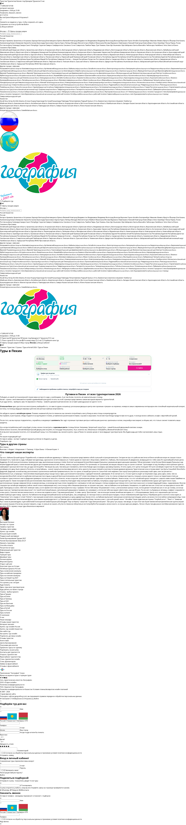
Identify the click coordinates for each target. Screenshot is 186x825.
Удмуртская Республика (114, 61)
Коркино (87, 78)
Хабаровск (129, 45)
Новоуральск (124, 82)
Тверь (93, 45)
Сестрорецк (111, 87)
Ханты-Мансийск (139, 45)
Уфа (123, 45)
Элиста (170, 45)
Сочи (73, 45)
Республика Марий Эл (39, 59)
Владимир (102, 41)
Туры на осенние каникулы (10, 575)
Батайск (97, 68)
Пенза (167, 43)
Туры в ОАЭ (4, 601)
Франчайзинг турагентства (10, 657)
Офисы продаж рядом (18, 31)
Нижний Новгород (135, 43)
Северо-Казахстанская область (68, 106)
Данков (107, 73)
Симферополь (58, 45)
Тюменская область (97, 61)
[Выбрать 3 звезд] (63, 363)
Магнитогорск (83, 43)
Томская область (69, 61)
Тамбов (88, 45)
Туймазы (164, 89)
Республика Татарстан (87, 59)
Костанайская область (175, 103)
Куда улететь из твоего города (11, 589)
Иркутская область (23, 52)
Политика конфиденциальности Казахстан (16, 689)
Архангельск (18, 41)
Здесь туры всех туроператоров (12, 587)
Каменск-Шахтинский (92, 75)
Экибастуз (128, 101)
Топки (144, 89)
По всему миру (30, 340)
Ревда (150, 85)
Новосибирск (148, 43)
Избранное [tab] (15, 17)
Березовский (15, 71)
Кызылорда (56, 101)
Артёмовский (56, 68)
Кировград (158, 75)
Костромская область (160, 52)
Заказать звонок (15, 13)
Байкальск (78, 68)
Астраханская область (53, 50)
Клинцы (48, 78)
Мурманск (114, 43)
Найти (140, 368)
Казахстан (9, 36)
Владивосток (83, 41)
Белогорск (116, 68)
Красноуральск (137, 78)
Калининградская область (68, 52)
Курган (57, 43)
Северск (49, 45)
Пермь (173, 43)
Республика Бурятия (160, 57)
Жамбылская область (114, 103)
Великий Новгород (70, 41)
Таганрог (85, 89)
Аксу (6, 101)
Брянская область (86, 50)
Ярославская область (47, 64)
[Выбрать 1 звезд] (60, 363)
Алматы (22, 101)
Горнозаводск (61, 73)
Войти (26, 24)
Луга (49, 80)
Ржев (7, 87)
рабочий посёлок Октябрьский (75, 94)
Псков (178, 43)
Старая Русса (156, 87)
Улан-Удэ (109, 45)
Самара (23, 45)
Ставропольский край (24, 61)
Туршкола (36, 1)
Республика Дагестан (176, 57)
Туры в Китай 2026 (30, 347)
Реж (168, 85)
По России (17, 340)
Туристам (3, 1)
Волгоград (110, 41)
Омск (155, 43)
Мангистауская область (29, 106)
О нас (42, 1)
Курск (62, 43)
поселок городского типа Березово (30, 94)
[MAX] (1, 3)
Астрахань (27, 41)
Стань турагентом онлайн (10, 659)
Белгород (42, 41)
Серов (89, 87)
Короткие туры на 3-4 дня (9, 566)
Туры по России (6, 610)
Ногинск (146, 82)
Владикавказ (93, 41)
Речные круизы (6, 559)
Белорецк (138, 68)
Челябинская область (8, 64)
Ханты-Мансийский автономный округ (168, 61)
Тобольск (124, 89)
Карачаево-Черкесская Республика (106, 52)
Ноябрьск (161, 82)
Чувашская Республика (26, 64)
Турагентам (11, 1)
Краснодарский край (176, 52)
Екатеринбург (144, 41)
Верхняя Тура (39, 73)
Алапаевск (33, 68)
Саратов (42, 45)
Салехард (16, 45)
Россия (2, 36)
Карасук (117, 75)
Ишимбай (66, 75)
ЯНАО (37, 64)
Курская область (37, 55)
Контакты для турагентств (10, 652)
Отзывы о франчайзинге (9, 666)
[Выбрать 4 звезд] (64, 363)
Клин (31, 78)
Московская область (101, 55)
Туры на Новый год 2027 (9, 578)
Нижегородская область (135, 55)
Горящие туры (5, 555)
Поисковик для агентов (9, 645)
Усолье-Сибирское (31, 92)
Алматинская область (56, 103)
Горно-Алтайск (133, 41)
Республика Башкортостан (141, 57)
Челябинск (159, 45)
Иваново (153, 41)
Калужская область (85, 52)
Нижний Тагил (52, 82)
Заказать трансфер (7, 543)
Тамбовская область (41, 61)
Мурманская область (117, 55)
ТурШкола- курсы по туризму (11, 647)
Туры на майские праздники (10, 573)
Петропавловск (75, 101)
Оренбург (161, 43)
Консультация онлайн (8, 534)
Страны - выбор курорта (9, 592)
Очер (56, 85)
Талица (105, 89)
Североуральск (67, 87)
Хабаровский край (147, 61)
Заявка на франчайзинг (9, 664)
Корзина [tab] (24, 17)
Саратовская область (135, 59)
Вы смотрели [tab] (5, 17)
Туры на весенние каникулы (10, 571)
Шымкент (120, 101)
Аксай (2, 101)
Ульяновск (117, 45)
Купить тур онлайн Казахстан (11, 629)
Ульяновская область (131, 61)
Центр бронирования (8, 643)
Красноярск (50, 43)
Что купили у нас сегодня (9, 582)
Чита (166, 45)
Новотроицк (100, 82)
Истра (27, 75)
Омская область (6, 57)
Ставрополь (80, 45)
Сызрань (48, 89)
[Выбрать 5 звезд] (66, 363)
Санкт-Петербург (32, 45)
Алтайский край (6, 50)
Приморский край (81, 57)
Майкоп (92, 43)
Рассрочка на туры (7, 548)
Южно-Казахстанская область (91, 106)
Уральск (90, 101)
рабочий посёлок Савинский (111, 94)
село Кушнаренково (146, 94)
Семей (29, 110)
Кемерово (20, 43)
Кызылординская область (10, 106)
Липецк (68, 43)
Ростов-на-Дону (6, 45)
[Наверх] (1, 701)
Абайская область (7, 103)
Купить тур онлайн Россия (10, 627)
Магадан (74, 43)
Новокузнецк (76, 82)
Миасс (92, 80)
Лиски (31, 80)
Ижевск (160, 41)
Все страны (4, 447)
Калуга (13, 43)
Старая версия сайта (8, 694)
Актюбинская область (39, 103)
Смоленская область (8, 61)
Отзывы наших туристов (9, 622)
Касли (137, 75)
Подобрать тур (5, 441)
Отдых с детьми (6, 564)
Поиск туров (7, 340)
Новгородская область (154, 55)
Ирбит (9, 75)
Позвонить (4, 13)
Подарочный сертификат (9, 536)
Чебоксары (150, 45)
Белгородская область (70, 50)
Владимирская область (102, 50)
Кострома (33, 43)
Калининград (5, 43)
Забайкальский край (171, 50)
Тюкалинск (9, 92)
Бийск (35, 71)
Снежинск (133, 87)
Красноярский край (7, 55)
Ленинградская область (53, 55)
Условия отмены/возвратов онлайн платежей (50, 689)
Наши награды (5, 620)
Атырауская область (73, 103)
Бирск (53, 71)
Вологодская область (137, 50)
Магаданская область (85, 55)
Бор (129, 71)
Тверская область (56, 61)
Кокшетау (10, 110)
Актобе (16, 101)
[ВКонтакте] (1, 678)
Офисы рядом (10, 206)
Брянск (60, 41)
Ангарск (3, 41)
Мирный (112, 80)
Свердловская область (168, 59)
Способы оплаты (6, 545)
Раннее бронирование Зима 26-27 (13, 541)
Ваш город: (28, 343)
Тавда (66, 89)
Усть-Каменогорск (101, 101)
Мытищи (133, 80)
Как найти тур (5, 631)
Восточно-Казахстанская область (93, 103)
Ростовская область (104, 59)
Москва (3, 31)
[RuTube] (6, 678)
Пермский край (68, 57)
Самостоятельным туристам (11, 580)
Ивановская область (8, 52)
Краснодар (41, 43)
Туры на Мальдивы (7, 606)
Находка (9, 82)
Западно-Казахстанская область (135, 103)
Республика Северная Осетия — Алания (63, 59)
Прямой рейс (54, 379)
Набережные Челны (157, 80)
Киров (26, 43)
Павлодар (65, 101)
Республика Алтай (124, 57)
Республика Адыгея (109, 57)
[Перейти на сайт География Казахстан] (93, 142)
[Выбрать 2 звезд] (61, 363)
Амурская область (19, 50)
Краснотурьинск (110, 78)
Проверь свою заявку (8, 529)
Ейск (124, 73)
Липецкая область (69, 55)
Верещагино (147, 71)
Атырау (33, 101)
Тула (98, 45)
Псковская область (95, 57)
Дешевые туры (5, 557)
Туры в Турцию (5, 594)
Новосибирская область (172, 55)
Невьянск (28, 82)
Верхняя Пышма (13, 73)
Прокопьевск (96, 85)
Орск (40, 85)
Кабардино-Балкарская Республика (44, 52)
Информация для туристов (10, 550)
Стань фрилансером (8, 661)
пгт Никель (136, 92)
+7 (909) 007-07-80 (6, 333)
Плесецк (74, 85)
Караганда (40, 101)
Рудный (84, 101)
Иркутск (166, 41)
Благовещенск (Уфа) (80, 71)
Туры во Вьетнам (6, 603)
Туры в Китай (5, 608)
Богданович (107, 71)
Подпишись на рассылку (9, 650)
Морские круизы (6, 562)
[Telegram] (2, 3)
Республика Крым (24, 59)
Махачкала (100, 43)
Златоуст (166, 73)
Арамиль (10, 41)
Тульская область (83, 61)
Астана (28, 101)
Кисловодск (11, 78)
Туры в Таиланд (6, 599)
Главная (3, 347)
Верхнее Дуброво (171, 71)
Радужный (125, 85)
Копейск (67, 78)
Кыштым (160, 78)
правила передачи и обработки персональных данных (60, 696)
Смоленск (67, 45)
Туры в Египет (5, 596)
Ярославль (12, 48)
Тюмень (103, 45)
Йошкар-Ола (175, 41)
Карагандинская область (157, 103)
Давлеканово (85, 73)
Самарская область (119, 59)
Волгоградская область (120, 50)
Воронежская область (154, 50)
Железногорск (144, 73)
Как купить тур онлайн (8, 634)
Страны (19, 347)
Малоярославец (71, 80)
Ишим (45, 75)
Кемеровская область (128, 52)
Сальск (23, 87)
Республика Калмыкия (8, 59)
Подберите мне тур (51, 340)
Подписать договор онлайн (10, 636)
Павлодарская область (47, 106)
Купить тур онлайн (7, 531)
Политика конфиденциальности (12, 685)
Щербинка (94, 92)
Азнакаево (11, 68)
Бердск (160, 68)
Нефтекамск (123, 43)
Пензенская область (54, 57)
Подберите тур (7, 201)
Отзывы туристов (6, 638)
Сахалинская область (151, 59)
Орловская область (38, 57)
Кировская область (144, 52)
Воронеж (124, 41)
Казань (182, 41)
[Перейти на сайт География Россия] (93, 121)
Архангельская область (35, 50)
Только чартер (42, 379)
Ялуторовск (115, 92)
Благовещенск (51, 41)
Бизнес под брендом (24, 1)
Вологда (117, 41)
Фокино (52, 92)
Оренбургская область (21, 57)
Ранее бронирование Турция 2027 (13, 538)
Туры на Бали (5, 613)
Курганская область (23, 55)
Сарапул (43, 87)
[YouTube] (4, 678)
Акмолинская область (22, 103)
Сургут (23, 89)
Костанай (48, 101)
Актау (10, 101)
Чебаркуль (72, 92)
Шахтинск (112, 101)
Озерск (21, 85)
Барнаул (35, 41)
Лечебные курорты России (10, 569)
